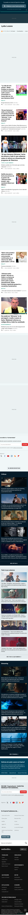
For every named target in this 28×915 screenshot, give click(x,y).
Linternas (16, 830)
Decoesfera (4, 889)
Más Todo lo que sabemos (13, 656)
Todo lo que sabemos (7, 162)
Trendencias (4, 887)
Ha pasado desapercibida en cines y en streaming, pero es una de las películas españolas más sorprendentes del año (13, 490)
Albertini (7, 330)
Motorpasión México (18, 906)
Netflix (3, 288)
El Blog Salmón (17, 887)
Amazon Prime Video (22, 773)
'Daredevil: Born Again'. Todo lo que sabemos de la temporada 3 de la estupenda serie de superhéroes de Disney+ (13, 650)
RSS (15, 455)
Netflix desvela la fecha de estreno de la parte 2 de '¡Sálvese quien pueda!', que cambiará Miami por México (7, 179)
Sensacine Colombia (18, 904)
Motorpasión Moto (18, 879)
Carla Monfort (8, 104)
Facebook (5, 455)
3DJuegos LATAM (17, 899)
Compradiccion (5, 891)
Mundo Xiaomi (5, 866)
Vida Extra (16, 859)
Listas (15, 821)
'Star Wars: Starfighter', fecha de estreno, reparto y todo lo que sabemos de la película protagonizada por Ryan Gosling (13, 585)
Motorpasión (17, 877)
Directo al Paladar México (7, 906)
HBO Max (4, 827)
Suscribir (25, 444)
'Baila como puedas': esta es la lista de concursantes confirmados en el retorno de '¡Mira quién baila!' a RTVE (8, 257)
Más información (21, 913)
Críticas (3, 474)
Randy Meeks (8, 292)
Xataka (3, 857)
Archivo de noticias (15, 468)
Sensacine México (18, 901)
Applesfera (4, 861)
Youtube (8, 455)
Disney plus (4, 818)
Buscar (26, 843)
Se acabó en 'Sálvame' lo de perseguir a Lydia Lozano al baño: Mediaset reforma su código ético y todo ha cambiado (13, 319)
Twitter (1, 455)
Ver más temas (5, 836)
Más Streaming (13, 754)
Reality (3, 100)
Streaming (4, 663)
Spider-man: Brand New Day (7, 831)
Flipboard (18, 455)
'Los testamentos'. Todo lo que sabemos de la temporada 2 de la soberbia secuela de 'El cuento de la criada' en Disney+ (14, 633)
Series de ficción (12, 773)
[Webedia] (6, 850)
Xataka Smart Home (6, 864)
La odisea (16, 824)
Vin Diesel (13, 31)
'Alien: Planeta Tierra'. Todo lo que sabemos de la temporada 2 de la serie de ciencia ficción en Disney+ (13, 600)
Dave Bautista (20, 31)
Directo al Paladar (5, 877)
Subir (22, 849)
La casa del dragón (18, 827)
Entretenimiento (6, 324)
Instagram (11, 455)
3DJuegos (16, 857)
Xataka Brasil (4, 901)
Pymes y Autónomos (18, 889)
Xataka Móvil (4, 859)
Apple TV (4, 824)
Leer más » (15, 102)
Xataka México (5, 899)
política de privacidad (17, 447)
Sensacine (16, 867)
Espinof (16, 869)
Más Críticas (13, 563)
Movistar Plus (17, 818)
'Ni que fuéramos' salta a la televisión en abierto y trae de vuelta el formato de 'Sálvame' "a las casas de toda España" (7, 115)
